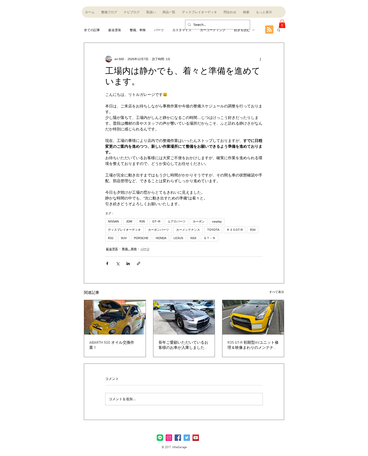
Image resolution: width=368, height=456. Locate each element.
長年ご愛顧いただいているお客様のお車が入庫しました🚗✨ (183, 345)
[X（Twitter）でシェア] (118, 263)
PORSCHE (141, 238)
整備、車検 (138, 30)
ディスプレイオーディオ (124, 229)
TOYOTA (213, 229)
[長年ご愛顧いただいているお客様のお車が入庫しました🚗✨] (184, 317)
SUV (124, 238)
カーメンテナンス (188, 229)
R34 (253, 229)
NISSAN (113, 221)
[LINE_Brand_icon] (160, 437)
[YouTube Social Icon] (196, 437)
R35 (142, 221)
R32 (111, 238)
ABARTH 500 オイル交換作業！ (111, 345)
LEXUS (178, 238)
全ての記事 (92, 30)
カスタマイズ (181, 30)
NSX (193, 238)
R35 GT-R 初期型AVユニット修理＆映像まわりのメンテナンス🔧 (253, 345)
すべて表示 (276, 292)
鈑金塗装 (114, 30)
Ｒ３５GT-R (235, 229)
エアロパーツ (176, 221)
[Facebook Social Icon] (178, 437)
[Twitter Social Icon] (187, 437)
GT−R (156, 221)
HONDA (161, 238)
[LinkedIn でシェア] (128, 263)
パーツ (159, 30)
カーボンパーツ (158, 229)
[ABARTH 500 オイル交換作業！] (115, 317)
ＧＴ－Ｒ (210, 238)
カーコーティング (213, 30)
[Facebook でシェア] (107, 263)
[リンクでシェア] (139, 263)
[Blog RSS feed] (269, 29)
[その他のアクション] (260, 59)
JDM (129, 221)
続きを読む (242, 30)
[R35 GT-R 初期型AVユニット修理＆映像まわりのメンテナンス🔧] (253, 317)
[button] (282, 24)
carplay (217, 221)
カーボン (199, 221)
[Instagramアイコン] (169, 437)
